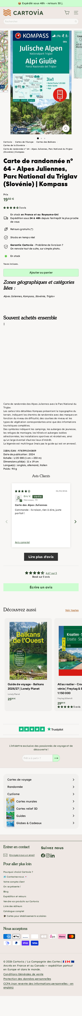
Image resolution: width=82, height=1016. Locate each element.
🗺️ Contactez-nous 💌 (15, 876)
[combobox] (41, 21)
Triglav (50, 296)
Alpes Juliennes (12, 296)
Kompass (28, 296)
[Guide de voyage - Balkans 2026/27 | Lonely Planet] (28, 660)
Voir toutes (72, 610)
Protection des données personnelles (27, 978)
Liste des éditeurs (12, 906)
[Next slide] (75, 521)
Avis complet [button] (22, 542)
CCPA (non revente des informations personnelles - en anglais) (38, 985)
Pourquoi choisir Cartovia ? (18, 872)
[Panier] (66, 12)
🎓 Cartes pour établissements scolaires (24, 916)
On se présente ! (12, 886)
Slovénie (40, 296)
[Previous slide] (6, 521)
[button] (11, 207)
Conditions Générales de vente (23, 974)
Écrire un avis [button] (41, 587)
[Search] (76, 21)
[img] (22, 491)
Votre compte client (13, 881)
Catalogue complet (13, 911)
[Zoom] (66, 128)
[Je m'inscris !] (56, 758)
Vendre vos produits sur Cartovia (21, 901)
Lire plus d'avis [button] (41, 557)
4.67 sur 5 (51, 573)
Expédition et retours (14, 896)
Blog (5, 891)
